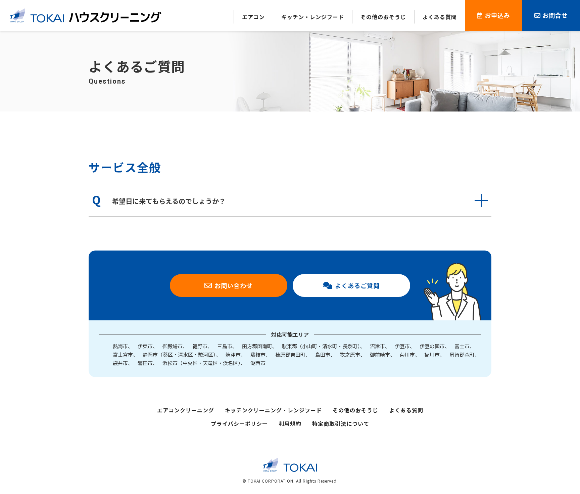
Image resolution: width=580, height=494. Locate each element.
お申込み (497, 15)
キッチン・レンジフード (312, 17)
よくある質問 (440, 17)
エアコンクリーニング (185, 410)
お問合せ (555, 15)
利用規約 (290, 423)
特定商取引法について (340, 423)
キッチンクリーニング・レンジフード (273, 410)
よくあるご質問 (357, 285)
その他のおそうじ (383, 17)
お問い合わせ (233, 285)
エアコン (253, 17)
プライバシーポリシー (239, 423)
